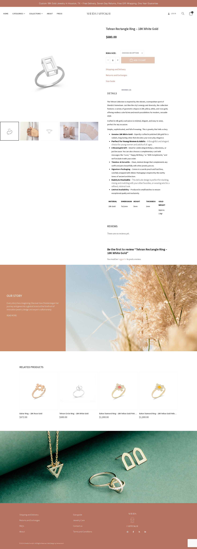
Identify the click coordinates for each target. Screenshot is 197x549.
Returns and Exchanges (116, 75)
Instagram (127, 532)
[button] (183, 13)
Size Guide (110, 81)
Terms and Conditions (82, 531)
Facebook (133, 532)
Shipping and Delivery (116, 69)
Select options (53, 376)
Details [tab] (112, 93)
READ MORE (12, 315)
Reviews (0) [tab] (126, 90)
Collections (35, 13)
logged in (122, 259)
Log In (173, 13)
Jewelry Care (79, 520)
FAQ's (21, 526)
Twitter (139, 532)
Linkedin (145, 532)
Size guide (77, 514)
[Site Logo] (98, 13)
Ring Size (111, 53)
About (50, 13)
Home (5, 13)
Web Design (50, 543)
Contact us (77, 526)
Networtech (60, 543)
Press (59, 13)
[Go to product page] (39, 391)
